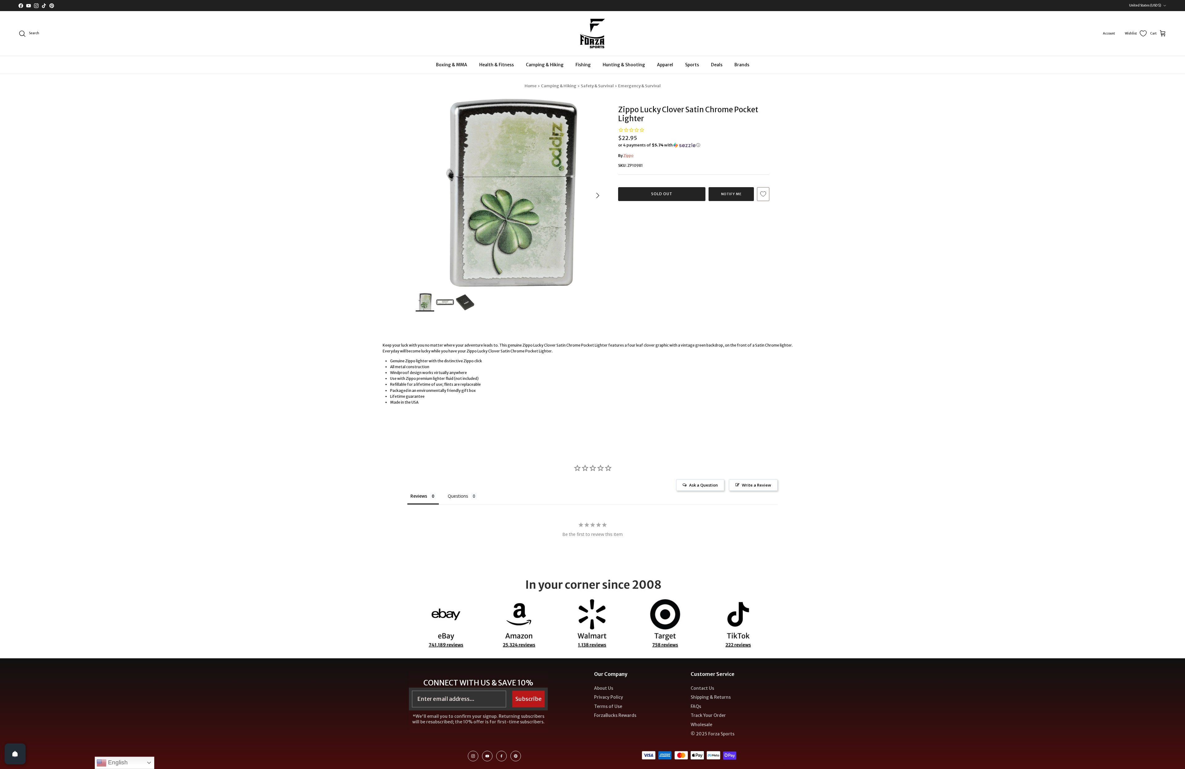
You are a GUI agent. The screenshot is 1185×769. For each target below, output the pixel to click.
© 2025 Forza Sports (712, 734)
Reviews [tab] (418, 496)
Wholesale (701, 724)
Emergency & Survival (639, 85)
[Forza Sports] (592, 33)
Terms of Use (608, 706)
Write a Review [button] (756, 485)
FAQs (696, 706)
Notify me (731, 194)
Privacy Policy (608, 697)
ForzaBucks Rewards (615, 715)
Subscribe (528, 698)
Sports (692, 65)
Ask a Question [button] (703, 485)
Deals (716, 65)
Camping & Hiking (544, 65)
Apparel (665, 65)
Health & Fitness (496, 65)
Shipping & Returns (711, 697)
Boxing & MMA (451, 65)
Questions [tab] (458, 496)
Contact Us (702, 688)
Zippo (628, 155)
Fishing (583, 65)
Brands (741, 65)
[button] (659, 145)
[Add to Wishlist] (763, 194)
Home (531, 85)
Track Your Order (708, 715)
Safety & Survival (597, 85)
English (117, 762)
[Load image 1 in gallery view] (510, 192)
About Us (603, 688)
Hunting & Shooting (624, 65)
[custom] (473, 756)
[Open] (15, 753)
